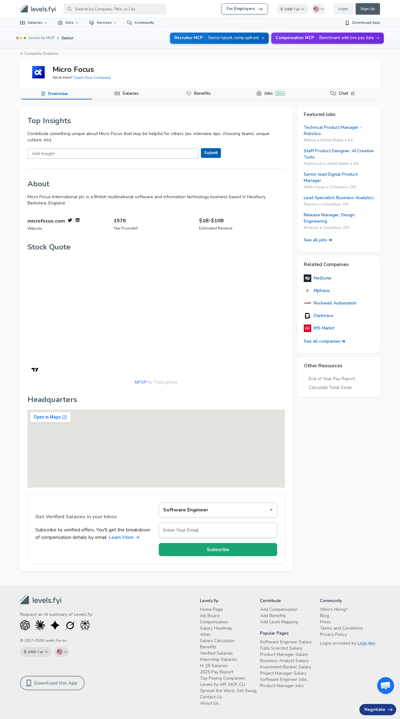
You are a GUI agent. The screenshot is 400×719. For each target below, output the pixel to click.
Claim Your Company (92, 77)
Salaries (35, 22)
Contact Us (211, 697)
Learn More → (124, 537)
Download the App (55, 683)
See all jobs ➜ (318, 240)
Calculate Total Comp (330, 387)
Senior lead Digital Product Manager (331, 177)
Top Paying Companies (222, 678)
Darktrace (323, 316)
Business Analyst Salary (284, 661)
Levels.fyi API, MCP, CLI (222, 684)
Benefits (202, 93)
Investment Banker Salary (285, 667)
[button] (385, 685)
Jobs (69, 22)
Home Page (211, 609)
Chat (343, 93)
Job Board (209, 616)
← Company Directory (39, 53)
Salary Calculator (217, 641)
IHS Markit (324, 328)
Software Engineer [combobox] (185, 509)
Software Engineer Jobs (283, 679)
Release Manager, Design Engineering (329, 218)
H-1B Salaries (214, 666)
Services (104, 22)
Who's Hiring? (334, 609)
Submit (211, 153)
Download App (366, 22)
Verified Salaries (216, 653)
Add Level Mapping (279, 622)
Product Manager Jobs (282, 686)
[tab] (56, 93)
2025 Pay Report (216, 672)
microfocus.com (46, 221)
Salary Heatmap (216, 628)
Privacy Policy (333, 634)
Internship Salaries (218, 659)
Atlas (205, 634)
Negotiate (374, 709)
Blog (324, 616)
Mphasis (322, 291)
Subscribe (218, 549)
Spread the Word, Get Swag (228, 691)
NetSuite (322, 278)
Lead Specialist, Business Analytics (339, 198)
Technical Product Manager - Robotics (333, 130)
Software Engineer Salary (286, 642)
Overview (58, 94)
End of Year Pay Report (332, 379)
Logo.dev (366, 643)
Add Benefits (273, 616)
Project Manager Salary (283, 673)
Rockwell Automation (335, 303)
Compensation (214, 622)
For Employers (241, 9)
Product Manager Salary (284, 654)
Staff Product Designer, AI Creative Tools (339, 154)
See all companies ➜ (324, 341)
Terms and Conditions (341, 628)
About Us (209, 703)
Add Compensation (279, 609)
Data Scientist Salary (281, 648)
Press (325, 622)
